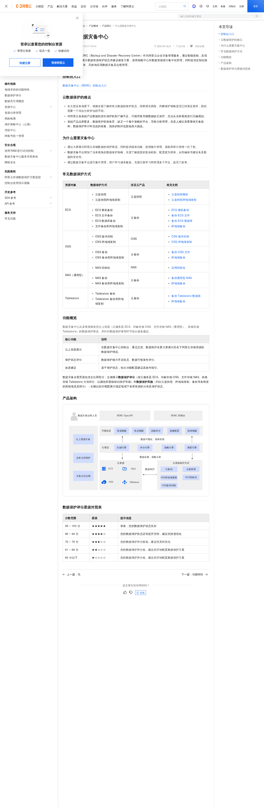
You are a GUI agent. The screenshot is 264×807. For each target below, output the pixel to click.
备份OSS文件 (180, 252)
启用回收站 (178, 267)
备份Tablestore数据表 (186, 296)
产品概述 (93, 25)
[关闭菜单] (6, 6)
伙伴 (104, 6)
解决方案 (62, 6)
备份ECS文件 (180, 215)
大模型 (40, 6)
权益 (74, 6)
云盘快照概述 (179, 194)
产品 (50, 6)
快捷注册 (25, 63)
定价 (83, 6)
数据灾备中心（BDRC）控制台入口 (85, 85)
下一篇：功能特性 (192, 574)
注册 (241, 6)
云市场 (94, 6)
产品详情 (180, 46)
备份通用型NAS (181, 278)
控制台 (232, 6)
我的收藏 (199, 46)
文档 (215, 6)
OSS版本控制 (180, 236)
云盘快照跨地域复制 (184, 200)
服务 (114, 6)
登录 (255, 6)
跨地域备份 (178, 226)
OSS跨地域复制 (181, 242)
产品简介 (106, 25)
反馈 (142, 592)
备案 (223, 6)
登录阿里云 (58, 62)
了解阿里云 (127, 6)
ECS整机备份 (180, 210)
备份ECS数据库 (182, 221)
